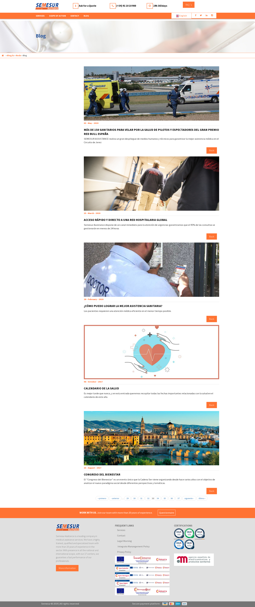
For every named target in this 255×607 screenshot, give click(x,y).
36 (172, 498)
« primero (102, 498)
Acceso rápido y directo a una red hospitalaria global (125, 220)
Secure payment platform (146, 603)
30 (134, 498)
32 (148, 498)
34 (158, 498)
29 (127, 498)
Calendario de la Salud (101, 388)
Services (121, 530)
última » (202, 498)
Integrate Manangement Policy (133, 546)
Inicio (2, 55)
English (183, 15)
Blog (86, 15)
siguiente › (189, 498)
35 (165, 498)
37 (179, 498)
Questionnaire (166, 512)
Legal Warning (124, 540)
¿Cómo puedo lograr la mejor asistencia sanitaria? (123, 306)
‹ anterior (115, 498)
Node (18, 55)
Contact (74, 15)
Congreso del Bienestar (102, 474)
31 (141, 498)
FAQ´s (189, 4)
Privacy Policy (124, 551)
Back (211, 150)
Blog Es (10, 55)
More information (67, 568)
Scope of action (57, 15)
